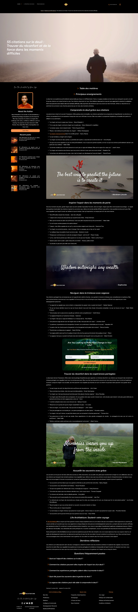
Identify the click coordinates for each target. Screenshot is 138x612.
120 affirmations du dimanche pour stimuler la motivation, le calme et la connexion (29, 168)
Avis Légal (101, 595)
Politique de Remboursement (106, 600)
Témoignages (74, 597)
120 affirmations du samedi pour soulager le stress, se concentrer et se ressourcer (29, 177)
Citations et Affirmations (50, 10)
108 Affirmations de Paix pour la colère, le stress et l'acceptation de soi (29, 138)
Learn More (25, 130)
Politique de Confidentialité (106, 597)
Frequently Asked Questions (78, 595)
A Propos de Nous (75, 600)
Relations (45, 600)
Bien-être (45, 595)
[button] (112, 4)
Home (42, 10)
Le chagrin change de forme (57, 134)
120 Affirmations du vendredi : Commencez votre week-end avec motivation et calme (29, 187)
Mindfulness (46, 597)
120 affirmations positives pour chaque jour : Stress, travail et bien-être (29, 157)
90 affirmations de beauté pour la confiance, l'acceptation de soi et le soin (29, 148)
